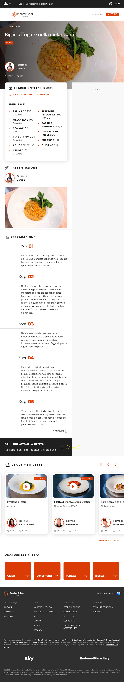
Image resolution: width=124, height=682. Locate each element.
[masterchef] (24, 14)
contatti (45, 642)
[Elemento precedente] (108, 464)
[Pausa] (101, 464)
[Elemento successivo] (115, 464)
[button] (85, 447)
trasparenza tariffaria (19, 642)
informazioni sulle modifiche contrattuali (101, 640)
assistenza (34, 642)
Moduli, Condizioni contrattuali (49, 640)
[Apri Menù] (8, 14)
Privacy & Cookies (73, 640)
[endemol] (94, 658)
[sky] (29, 658)
